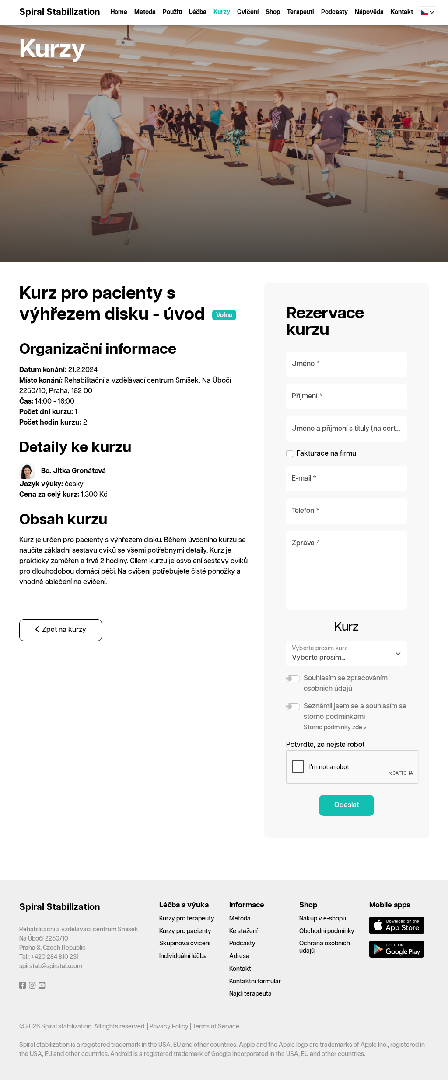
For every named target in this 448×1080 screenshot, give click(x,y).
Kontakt (402, 12)
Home (119, 12)
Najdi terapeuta (250, 994)
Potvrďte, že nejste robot (325, 745)
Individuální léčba (183, 956)
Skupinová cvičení (184, 944)
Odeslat (346, 805)
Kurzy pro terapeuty (186, 919)
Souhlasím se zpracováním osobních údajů (346, 684)
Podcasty (334, 12)
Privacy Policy (169, 1027)
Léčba (197, 12)
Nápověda (369, 12)
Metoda (145, 12)
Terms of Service (215, 1027)
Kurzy (222, 12)
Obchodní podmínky (326, 931)
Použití (172, 12)
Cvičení (248, 12)
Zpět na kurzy (63, 630)
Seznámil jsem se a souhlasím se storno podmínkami (355, 712)
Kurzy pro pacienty (185, 931)
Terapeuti (300, 12)
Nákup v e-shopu (322, 919)
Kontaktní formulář (255, 982)
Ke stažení (243, 931)
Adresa (239, 956)
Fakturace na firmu (326, 453)
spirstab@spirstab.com (50, 966)
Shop (273, 12)
